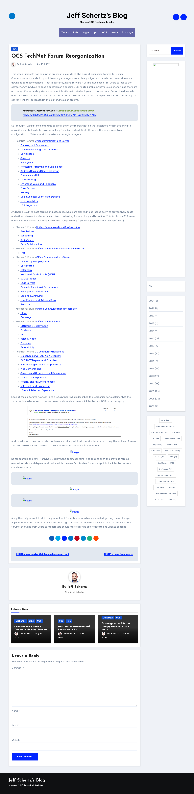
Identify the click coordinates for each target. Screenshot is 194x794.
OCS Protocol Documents (118, 554)
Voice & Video (28, 338)
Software (165, 469)
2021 (151, 301)
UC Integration (28, 205)
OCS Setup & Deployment (34, 261)
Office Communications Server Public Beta (60, 248)
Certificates (27, 153)
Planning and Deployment (34, 145)
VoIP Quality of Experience (35, 386)
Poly (75, 32)
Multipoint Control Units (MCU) (37, 274)
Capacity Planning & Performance (39, 149)
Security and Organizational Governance (43, 373)
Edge (157, 445)
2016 (151, 338)
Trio (172, 487)
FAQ (22, 252)
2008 (152, 398)
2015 (151, 346)
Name (16, 711)
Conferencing (28, 179)
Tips (159, 487)
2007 (152, 406)
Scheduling (26, 235)
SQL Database (28, 278)
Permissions (27, 231)
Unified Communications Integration (56, 308)
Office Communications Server (52, 140)
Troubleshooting (166, 493)
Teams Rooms (165, 481)
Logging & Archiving (31, 295)
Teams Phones (165, 475)
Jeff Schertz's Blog (97, 15)
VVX (172, 500)
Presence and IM (29, 175)
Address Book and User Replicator (39, 171)
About (152, 286)
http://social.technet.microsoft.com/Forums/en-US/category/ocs (59, 114)
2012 (151, 368)
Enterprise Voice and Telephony (38, 183)
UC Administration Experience (37, 390)
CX (155, 439)
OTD (173, 457)
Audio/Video (27, 240)
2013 (151, 361)
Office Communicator (48, 321)
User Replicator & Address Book (38, 300)
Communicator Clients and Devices (40, 196)
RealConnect (166, 463)
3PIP (165, 420)
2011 (151, 376)
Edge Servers (27, 188)
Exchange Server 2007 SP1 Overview (40, 355)
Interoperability (29, 201)
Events (172, 445)
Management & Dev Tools (34, 291)
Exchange (127, 32)
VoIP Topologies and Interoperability (40, 364)
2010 (151, 383)
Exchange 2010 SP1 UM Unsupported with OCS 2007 (116, 626)
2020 (152, 308)
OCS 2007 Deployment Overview (38, 360)
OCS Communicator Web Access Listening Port (42, 554)
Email (15, 725)
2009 (152, 391)
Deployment (172, 439)
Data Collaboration (31, 244)
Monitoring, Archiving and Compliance (41, 166)
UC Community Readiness (49, 351)
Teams (65, 32)
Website (16, 740)
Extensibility (27, 347)
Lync (95, 32)
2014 (151, 353)
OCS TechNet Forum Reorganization (58, 56)
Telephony (26, 270)
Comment (18, 667)
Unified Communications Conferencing (58, 227)
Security (25, 158)
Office (23, 313)
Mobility (24, 192)
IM (21, 334)
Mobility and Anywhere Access (37, 381)
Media (159, 457)
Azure (114, 32)
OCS (104, 32)
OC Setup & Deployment (34, 326)
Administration (165, 426)
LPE (155, 451)
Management (28, 162)
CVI (176, 432)
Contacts (25, 330)
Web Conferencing (30, 368)
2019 (151, 316)
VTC (159, 500)
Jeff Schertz (26, 64)
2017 (151, 331)
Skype (85, 32)
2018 (151, 323)
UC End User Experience (33, 377)
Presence (25, 343)
